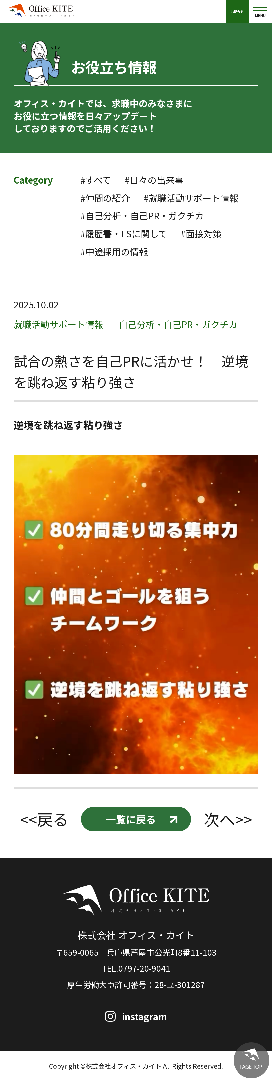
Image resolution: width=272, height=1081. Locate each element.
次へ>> (228, 819)
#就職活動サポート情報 (191, 197)
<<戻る (44, 819)
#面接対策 (201, 233)
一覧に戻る (131, 819)
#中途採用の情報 (114, 251)
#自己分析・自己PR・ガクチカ (142, 215)
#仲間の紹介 (105, 197)
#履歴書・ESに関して (123, 233)
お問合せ (237, 11)
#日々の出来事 (154, 179)
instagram (144, 1016)
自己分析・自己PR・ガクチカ (178, 324)
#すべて (95, 179)
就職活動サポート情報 (58, 324)
